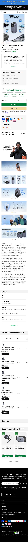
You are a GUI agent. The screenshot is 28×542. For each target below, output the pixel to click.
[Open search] (17, 12)
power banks (9, 243)
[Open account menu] (20, 12)
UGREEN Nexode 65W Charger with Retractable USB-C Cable (7, 448)
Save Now (13, 3)
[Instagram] (7, 494)
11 (20, 40)
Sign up (22, 483)
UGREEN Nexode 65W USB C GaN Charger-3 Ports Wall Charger (19, 448)
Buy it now (14, 108)
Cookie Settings (19, 531)
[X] (14, 494)
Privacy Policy (4, 531)
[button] (8, 112)
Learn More (13, 66)
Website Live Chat (8, 512)
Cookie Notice (11, 531)
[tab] (13, 212)
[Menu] (26, 12)
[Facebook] (3, 494)
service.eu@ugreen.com (9, 514)
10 (19, 40)
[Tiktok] (10, 494)
